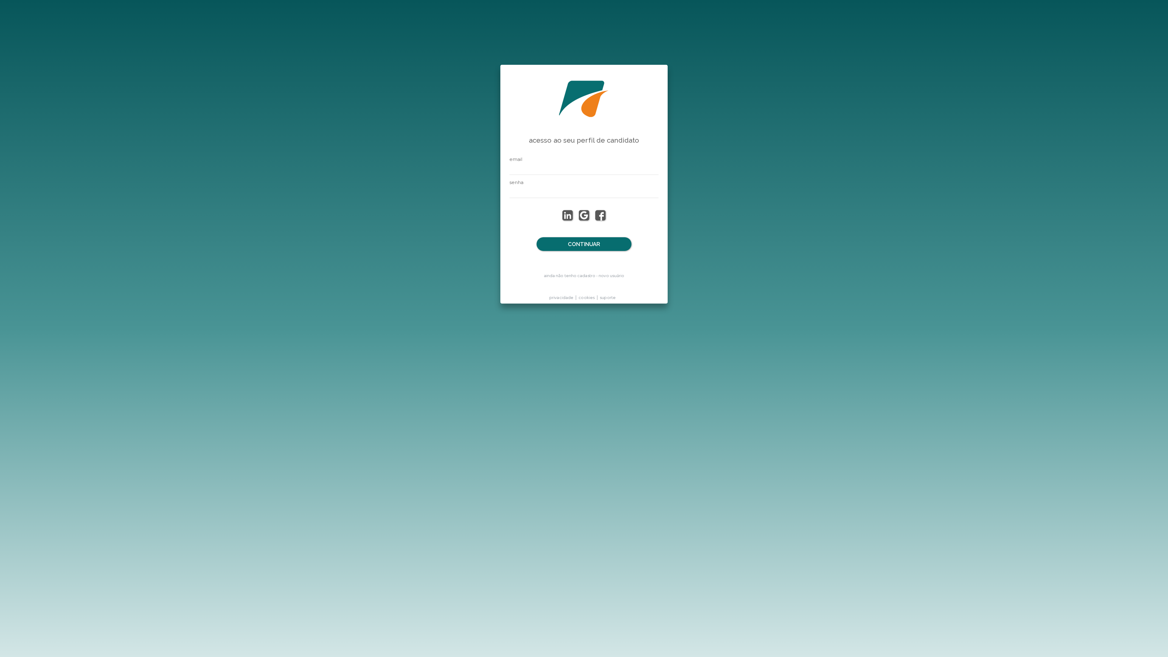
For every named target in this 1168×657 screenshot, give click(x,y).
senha (516, 182)
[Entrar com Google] (584, 215)
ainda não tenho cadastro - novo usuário (584, 275)
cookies (587, 297)
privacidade (561, 297)
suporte (608, 297)
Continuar (584, 244)
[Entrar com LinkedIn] (567, 215)
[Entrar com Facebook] (600, 215)
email (516, 159)
